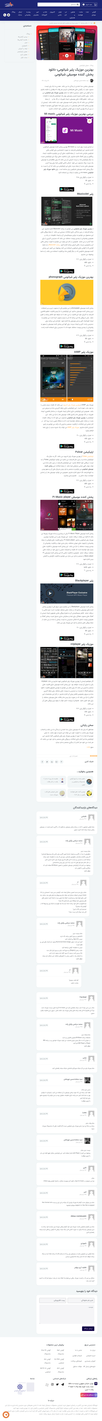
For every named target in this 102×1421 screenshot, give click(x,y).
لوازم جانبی (59, 13)
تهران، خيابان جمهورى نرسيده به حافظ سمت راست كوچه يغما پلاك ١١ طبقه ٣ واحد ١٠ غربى (80, 1386)
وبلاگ (13, 12)
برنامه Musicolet (54, 245)
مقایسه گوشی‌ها (22, 40)
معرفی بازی (23, 54)
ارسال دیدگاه (88, 1328)
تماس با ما (78, 1350)
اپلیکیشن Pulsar (87, 456)
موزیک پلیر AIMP (73, 427)
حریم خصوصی (90, 1356)
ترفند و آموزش (22, 48)
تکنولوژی (24, 46)
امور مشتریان (36, 13)
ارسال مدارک (20, 13)
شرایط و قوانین (77, 1356)
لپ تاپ (65, 13)
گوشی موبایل (94, 13)
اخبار (26, 43)
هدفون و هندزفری (72, 15)
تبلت (87, 12)
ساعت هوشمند (80, 13)
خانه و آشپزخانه (44, 13)
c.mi (88, 747)
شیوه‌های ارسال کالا (89, 1366)
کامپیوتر (52, 12)
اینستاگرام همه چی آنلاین (87, 1395)
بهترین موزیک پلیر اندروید (71, 405)
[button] (89, 4)
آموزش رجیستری (90, 1361)
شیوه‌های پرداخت (76, 1361)
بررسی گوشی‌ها (22, 37)
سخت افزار (24, 57)
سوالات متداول (77, 1366)
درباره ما (92, 1350)
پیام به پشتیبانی (27, 13)
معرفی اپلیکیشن (84, 65)
